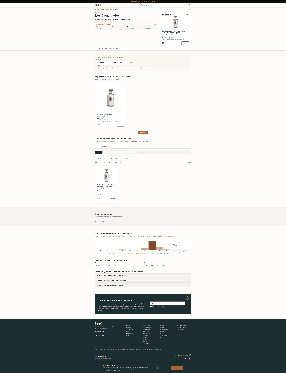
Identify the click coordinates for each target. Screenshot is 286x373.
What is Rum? (146, 325)
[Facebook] (96, 335)
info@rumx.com (99, 331)
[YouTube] (103, 335)
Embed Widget (163, 335)
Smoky (152, 265)
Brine (164, 265)
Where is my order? (181, 325)
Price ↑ (117, 162)
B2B (161, 333)
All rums (101, 48)
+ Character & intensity (142, 158)
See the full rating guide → (168, 236)
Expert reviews (146, 329)
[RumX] (98, 5)
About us (162, 325)
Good (178, 245)
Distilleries (145, 335)
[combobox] (157, 5)
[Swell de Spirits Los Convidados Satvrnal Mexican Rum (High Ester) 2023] (110, 98)
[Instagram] (99, 335)
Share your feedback (182, 327)
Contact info (180, 329)
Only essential (164, 368)
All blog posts (146, 331)
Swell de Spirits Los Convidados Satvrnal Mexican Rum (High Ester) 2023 (173, 32)
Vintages (145, 339)
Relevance (97, 162)
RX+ (161, 337)
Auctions (128, 331)
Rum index (145, 341)
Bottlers (145, 337)
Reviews (162, 327)
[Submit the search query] (97, 146)
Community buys (109, 48)
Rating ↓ (111, 162)
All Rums (128, 325)
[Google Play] (189, 358)
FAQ (117, 48)
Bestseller (128, 327)
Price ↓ (122, 162)
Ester (109, 265)
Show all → (143, 132)
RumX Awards (129, 333)
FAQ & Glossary (147, 327)
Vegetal (98, 265)
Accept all (177, 368)
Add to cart (185, 43)
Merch (127, 335)
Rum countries (146, 333)
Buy (96, 48)
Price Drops (146, 343)
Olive (104, 265)
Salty (115, 265)
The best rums (129, 329)
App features (163, 331)
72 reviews (170, 37)
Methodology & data (164, 329)
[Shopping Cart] (189, 5)
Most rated (105, 162)
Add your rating (181, 252)
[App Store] (185, 358)
